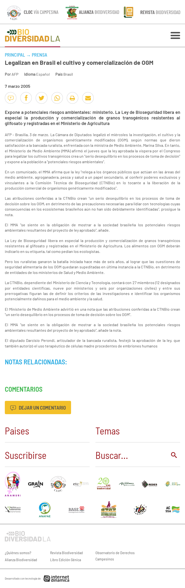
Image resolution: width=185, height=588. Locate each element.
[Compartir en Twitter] (41, 98)
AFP (15, 74)
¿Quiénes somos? (18, 552)
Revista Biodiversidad (66, 552)
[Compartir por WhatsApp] (57, 98)
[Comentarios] (10, 98)
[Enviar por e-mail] (88, 98)
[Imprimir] (72, 98)
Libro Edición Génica (65, 559)
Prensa (39, 55)
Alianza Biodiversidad (21, 559)
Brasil (68, 74)
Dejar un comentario (42, 407)
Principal (15, 55)
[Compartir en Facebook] (26, 98)
